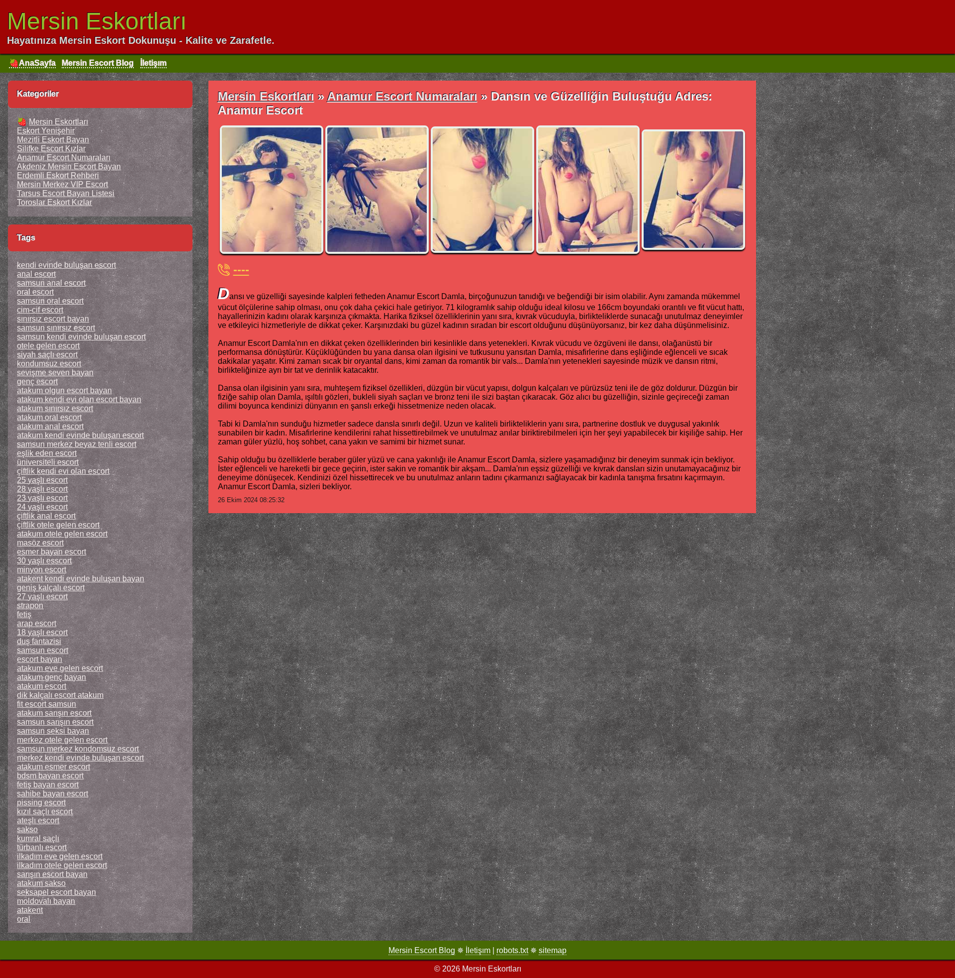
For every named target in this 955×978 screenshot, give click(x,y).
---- (241, 269)
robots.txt (512, 950)
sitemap (553, 950)
